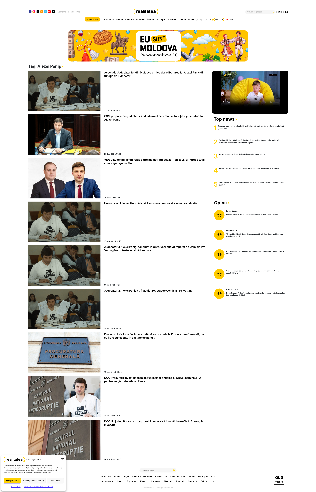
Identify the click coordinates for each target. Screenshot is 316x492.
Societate (129, 19)
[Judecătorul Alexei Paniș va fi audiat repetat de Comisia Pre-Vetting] (64, 309)
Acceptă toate (12, 481)
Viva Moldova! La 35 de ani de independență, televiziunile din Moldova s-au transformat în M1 (254, 235)
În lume (150, 19)
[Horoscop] (196, 19)
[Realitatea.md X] (37, 11)
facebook (30, 11)
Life (157, 19)
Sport (163, 19)
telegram (45, 11)
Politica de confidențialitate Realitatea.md (38, 487)
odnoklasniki (41, 11)
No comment (107, 481)
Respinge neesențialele (33, 481)
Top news (224, 119)
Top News (131, 481)
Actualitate (108, 19)
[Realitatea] (171, 12)
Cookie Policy (16, 487)
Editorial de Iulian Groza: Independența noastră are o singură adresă (252, 214)
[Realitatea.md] (279, 479)
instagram (34, 11)
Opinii (191, 19)
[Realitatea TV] (222, 19)
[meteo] (206, 19)
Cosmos (182, 19)
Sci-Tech (172, 19)
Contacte (62, 11)
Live (231, 19)
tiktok (53, 11)
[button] (62, 459)
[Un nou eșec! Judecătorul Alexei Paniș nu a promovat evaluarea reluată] (64, 222)
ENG (280, 12)
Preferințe (55, 481)
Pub (78, 11)
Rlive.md (168, 481)
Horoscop (155, 481)
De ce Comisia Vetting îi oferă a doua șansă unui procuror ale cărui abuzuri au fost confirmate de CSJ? (255, 294)
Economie (140, 19)
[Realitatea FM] (214, 19)
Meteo (143, 481)
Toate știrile (92, 19)
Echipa (71, 11)
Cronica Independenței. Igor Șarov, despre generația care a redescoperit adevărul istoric (254, 272)
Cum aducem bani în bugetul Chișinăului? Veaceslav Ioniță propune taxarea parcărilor (255, 252)
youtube (49, 11)
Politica (119, 19)
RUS (286, 12)
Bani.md (180, 481)
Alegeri (126, 476)
